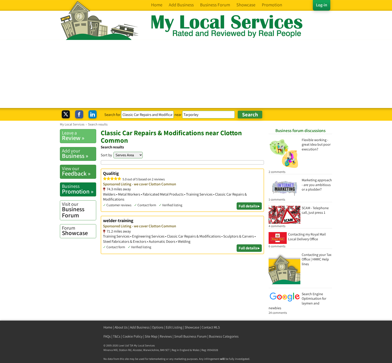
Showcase (75, 231)
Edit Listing (174, 327)
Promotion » (77, 189)
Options (158, 327)
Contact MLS (211, 327)
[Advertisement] (196, 74)
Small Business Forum (190, 336)
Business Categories (224, 336)
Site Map (151, 336)
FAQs (107, 336)
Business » (75, 153)
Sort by (106, 154)
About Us (121, 327)
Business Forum (73, 210)
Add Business (140, 327)
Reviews (166, 336)
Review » (73, 136)
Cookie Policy (132, 336)
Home (107, 327)
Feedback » (76, 171)
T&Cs (116, 336)
